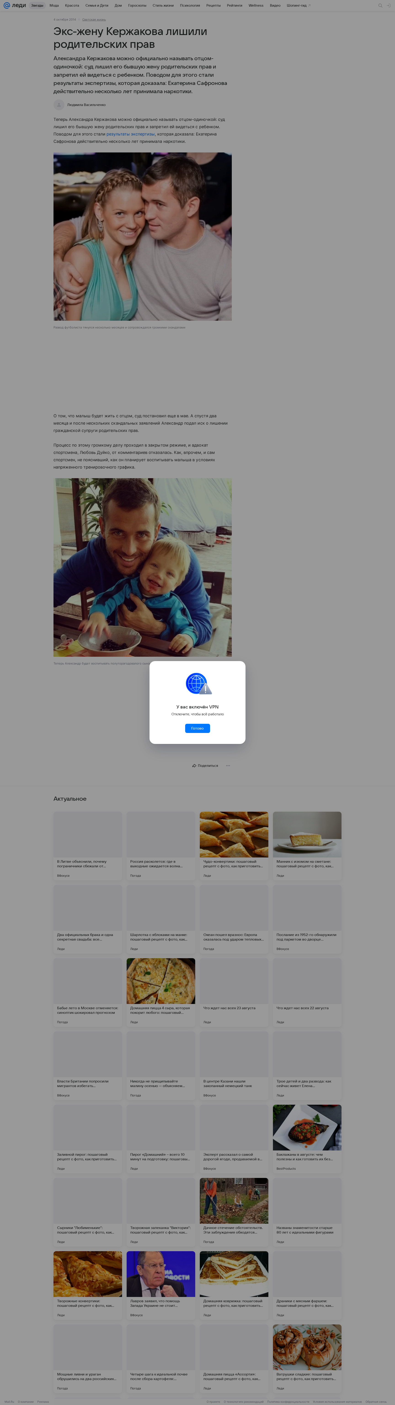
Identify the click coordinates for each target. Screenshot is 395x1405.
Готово (197, 728)
